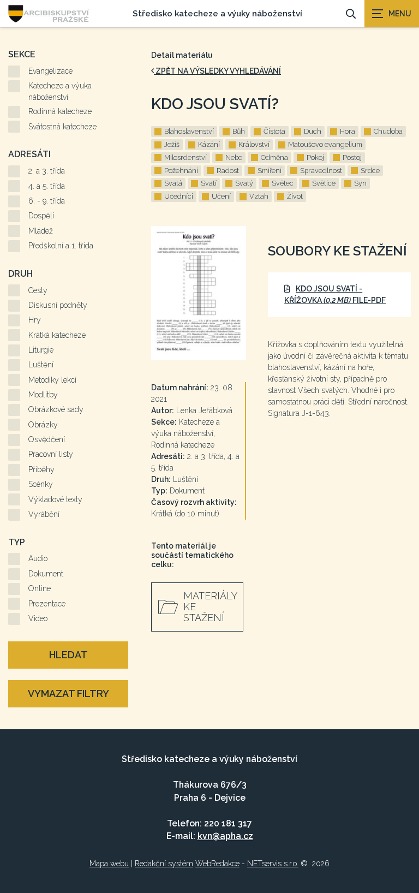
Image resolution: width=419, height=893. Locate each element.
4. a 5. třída (46, 186)
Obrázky (43, 424)
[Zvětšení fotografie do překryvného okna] (198, 293)
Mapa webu (109, 863)
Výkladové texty (55, 499)
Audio (37, 558)
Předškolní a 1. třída (60, 245)
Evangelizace (50, 71)
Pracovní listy (50, 454)
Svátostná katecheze (62, 126)
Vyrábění (43, 514)
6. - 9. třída (46, 201)
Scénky (40, 484)
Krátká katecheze (57, 335)
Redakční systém (164, 863)
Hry (34, 319)
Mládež (40, 231)
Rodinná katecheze (60, 111)
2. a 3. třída (46, 170)
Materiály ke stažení (210, 606)
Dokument (45, 573)
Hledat (68, 654)
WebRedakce (217, 863)
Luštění (40, 364)
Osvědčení (46, 439)
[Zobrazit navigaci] (391, 13)
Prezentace (46, 603)
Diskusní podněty (57, 305)
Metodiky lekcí (52, 380)
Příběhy (41, 469)
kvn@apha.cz (225, 836)
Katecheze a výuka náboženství (60, 91)
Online (39, 588)
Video (37, 618)
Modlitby (43, 394)
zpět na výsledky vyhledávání (217, 71)
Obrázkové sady (55, 409)
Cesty (37, 290)
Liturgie (40, 350)
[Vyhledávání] (350, 13)
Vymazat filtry (68, 693)
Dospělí (41, 215)
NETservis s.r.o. (272, 863)
